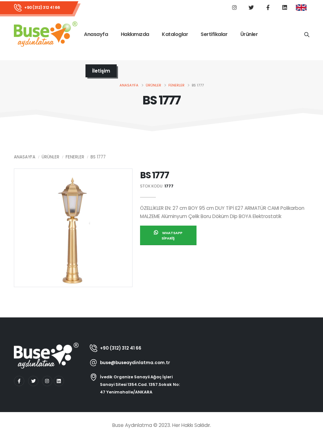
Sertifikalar (214, 34)
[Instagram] (47, 381)
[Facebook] (19, 381)
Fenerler (176, 85)
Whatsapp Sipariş (171, 235)
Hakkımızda (135, 34)
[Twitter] (33, 381)
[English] (301, 7)
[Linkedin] (59, 381)
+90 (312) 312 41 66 (42, 7)
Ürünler (249, 34)
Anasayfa (96, 34)
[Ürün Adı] (306, 34)
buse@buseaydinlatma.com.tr (135, 362)
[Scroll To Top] (312, 430)
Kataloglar (175, 34)
